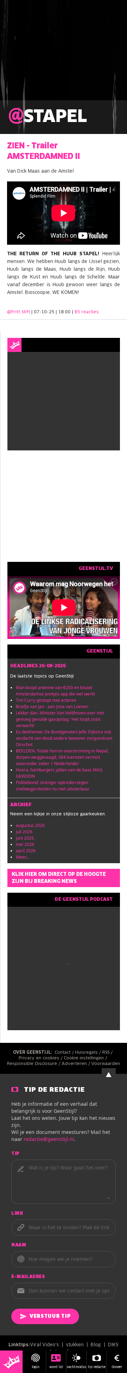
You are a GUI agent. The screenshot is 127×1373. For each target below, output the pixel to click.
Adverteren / (76, 1064)
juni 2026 (25, 838)
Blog (96, 1345)
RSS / (108, 1053)
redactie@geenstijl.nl (49, 1139)
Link (17, 1214)
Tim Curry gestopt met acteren (46, 700)
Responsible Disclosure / (34, 1064)
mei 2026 (25, 844)
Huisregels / (88, 1053)
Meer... (22, 857)
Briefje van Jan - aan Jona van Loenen (52, 707)
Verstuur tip (50, 1316)
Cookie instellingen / (86, 1058)
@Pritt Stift (18, 312)
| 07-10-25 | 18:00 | (65, 312)
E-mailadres (28, 1277)
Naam (18, 1245)
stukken (75, 1345)
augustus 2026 (30, 825)
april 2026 (26, 851)
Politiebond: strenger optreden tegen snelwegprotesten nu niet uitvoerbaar (53, 785)
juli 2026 (24, 832)
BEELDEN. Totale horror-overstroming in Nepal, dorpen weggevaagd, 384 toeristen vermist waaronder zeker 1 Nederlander (62, 757)
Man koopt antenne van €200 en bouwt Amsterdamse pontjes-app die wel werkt (55, 691)
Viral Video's (44, 1345)
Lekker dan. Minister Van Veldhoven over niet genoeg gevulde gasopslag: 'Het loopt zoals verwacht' (60, 719)
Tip (15, 1154)
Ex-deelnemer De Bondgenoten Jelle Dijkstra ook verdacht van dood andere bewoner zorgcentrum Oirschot (64, 738)
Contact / (65, 1053)
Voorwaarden (105, 1064)
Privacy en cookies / (41, 1058)
